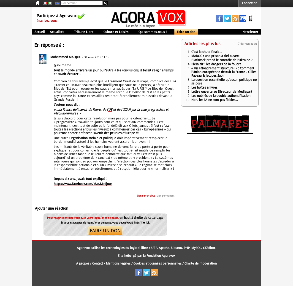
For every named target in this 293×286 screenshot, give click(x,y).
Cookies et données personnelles (157, 263)
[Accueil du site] (148, 27)
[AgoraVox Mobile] (250, 21)
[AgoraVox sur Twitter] (227, 21)
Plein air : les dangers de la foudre (216, 64)
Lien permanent (165, 195)
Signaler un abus (146, 195)
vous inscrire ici (137, 222)
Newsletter (250, 32)
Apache (164, 248)
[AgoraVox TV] (242, 21)
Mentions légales (118, 263)
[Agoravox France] (45, 3)
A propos (82, 263)
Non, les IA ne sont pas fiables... (214, 100)
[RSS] (235, 21)
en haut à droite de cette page (141, 217)
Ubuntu (176, 248)
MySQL (196, 248)
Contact (97, 263)
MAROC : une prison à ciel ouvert (215, 56)
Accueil (40, 32)
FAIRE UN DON (105, 230)
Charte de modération (200, 263)
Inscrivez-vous (47, 20)
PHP (187, 248)
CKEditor (209, 248)
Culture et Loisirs (115, 32)
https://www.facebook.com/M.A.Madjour (83, 184)
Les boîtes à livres (204, 87)
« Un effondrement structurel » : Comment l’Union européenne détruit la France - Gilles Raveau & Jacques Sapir (223, 71)
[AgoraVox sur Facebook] (219, 21)
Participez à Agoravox (57, 15)
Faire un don (186, 32)
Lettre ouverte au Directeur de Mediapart (221, 91)
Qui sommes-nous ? (152, 32)
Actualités (57, 32)
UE (110, 109)
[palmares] (220, 132)
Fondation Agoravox (160, 255)
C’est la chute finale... (206, 52)
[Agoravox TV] (56, 3)
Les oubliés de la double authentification (220, 95)
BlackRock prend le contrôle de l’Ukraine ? (221, 60)
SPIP (154, 248)
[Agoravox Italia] (50, 3)
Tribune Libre (84, 32)
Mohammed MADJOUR (66, 57)
